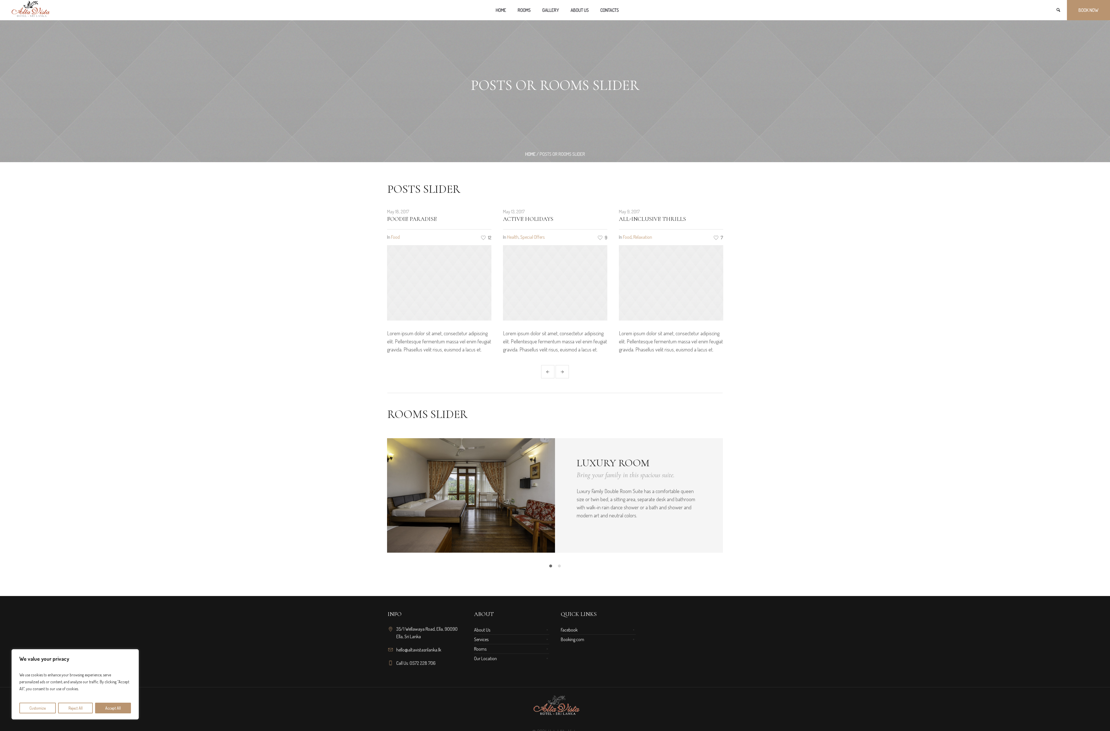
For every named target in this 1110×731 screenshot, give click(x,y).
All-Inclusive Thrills (536, 219)
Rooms (480, 649)
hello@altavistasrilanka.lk (418, 650)
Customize (37, 708)
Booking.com (572, 639)
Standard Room (620, 463)
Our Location (485, 658)
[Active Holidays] (439, 283)
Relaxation (526, 237)
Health (397, 237)
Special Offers (416, 237)
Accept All (113, 708)
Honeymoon (634, 237)
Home (530, 154)
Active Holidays (412, 219)
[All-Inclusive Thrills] (555, 283)
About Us (482, 630)
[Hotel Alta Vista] (555, 707)
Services (481, 639)
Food (511, 237)
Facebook (569, 630)
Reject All (76, 708)
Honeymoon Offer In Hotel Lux (668, 219)
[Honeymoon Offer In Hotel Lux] (671, 283)
